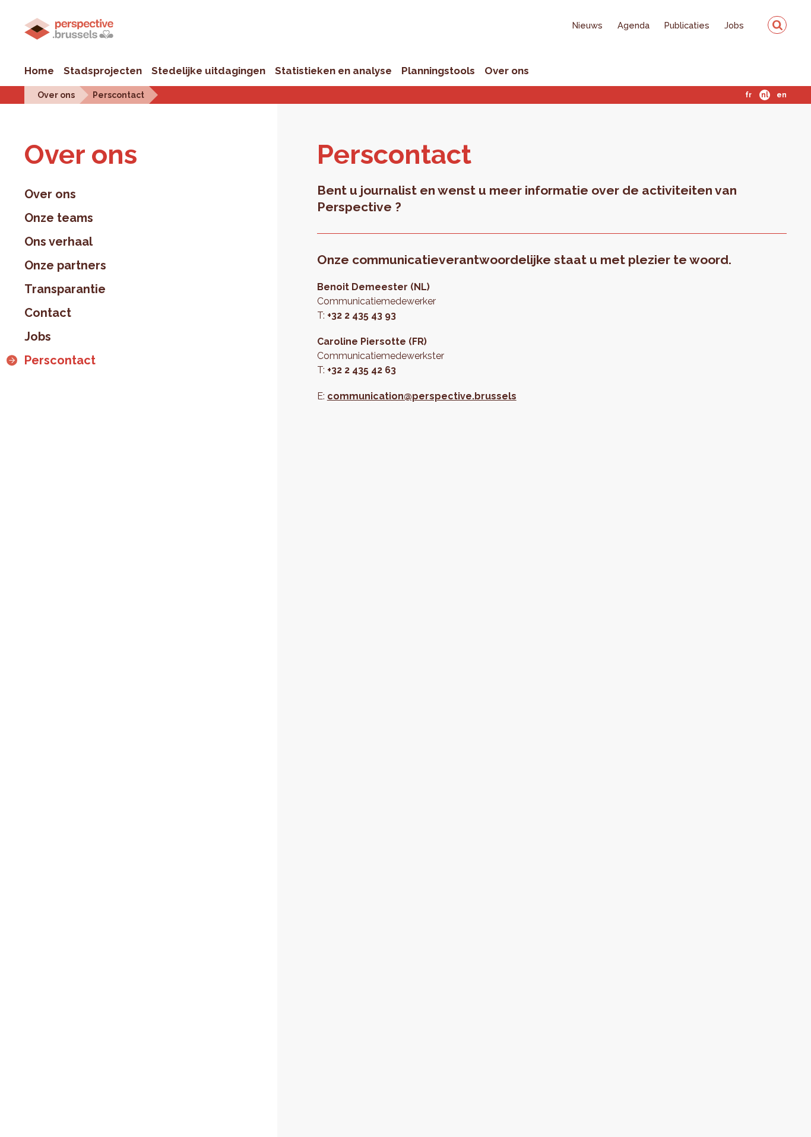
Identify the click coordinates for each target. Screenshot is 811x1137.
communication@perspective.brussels (422, 396)
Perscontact (118, 94)
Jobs (734, 25)
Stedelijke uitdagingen (208, 71)
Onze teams (58, 218)
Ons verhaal (58, 241)
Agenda (633, 25)
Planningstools (438, 71)
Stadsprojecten (103, 71)
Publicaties (686, 25)
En (782, 95)
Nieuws (587, 25)
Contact (47, 313)
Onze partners (65, 265)
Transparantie (65, 289)
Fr (748, 95)
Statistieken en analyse (333, 71)
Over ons (506, 71)
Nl (764, 95)
